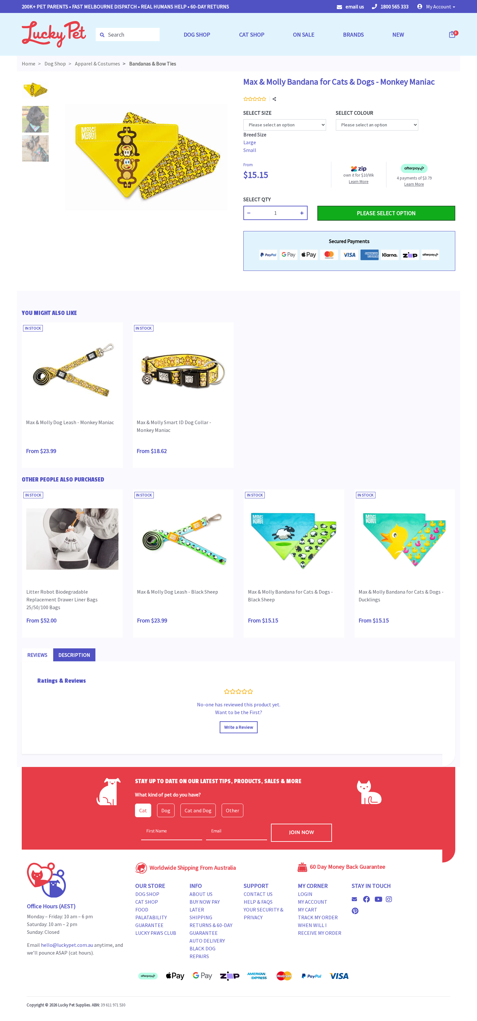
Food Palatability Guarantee (151, 917)
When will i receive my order (319, 929)
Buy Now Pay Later (205, 906)
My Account (312, 902)
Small (249, 150)
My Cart (307, 909)
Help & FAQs (258, 902)
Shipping (201, 917)
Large (249, 142)
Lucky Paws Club (155, 933)
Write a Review (238, 727)
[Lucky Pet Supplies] (54, 33)
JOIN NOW (301, 832)
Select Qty (257, 199)
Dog (165, 810)
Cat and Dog (198, 810)
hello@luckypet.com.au (67, 945)
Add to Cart (332, 199)
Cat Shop (146, 902)
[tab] (37, 655)
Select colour (354, 113)
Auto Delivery (207, 940)
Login (305, 894)
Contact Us (258, 894)
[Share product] (274, 99)
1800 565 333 (394, 6)
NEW (398, 34)
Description (74, 655)
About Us (201, 894)
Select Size (257, 113)
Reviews (37, 655)
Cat (143, 810)
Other (232, 810)
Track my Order (318, 917)
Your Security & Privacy (263, 913)
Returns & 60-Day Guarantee (211, 929)
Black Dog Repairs (202, 952)
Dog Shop (147, 894)
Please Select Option (386, 213)
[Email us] (357, 899)
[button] (436, 6)
